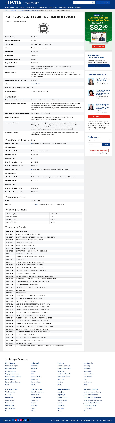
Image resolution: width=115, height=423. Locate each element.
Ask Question (99, 66)
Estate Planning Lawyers (13, 377)
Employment (61, 371)
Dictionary (87, 366)
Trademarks (13, 10)
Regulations (9, 397)
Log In (99, 2)
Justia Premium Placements (92, 397)
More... (7, 385)
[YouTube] (16, 420)
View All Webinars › (99, 117)
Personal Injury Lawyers (13, 382)
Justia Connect (55, 420)
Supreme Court (10, 400)
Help (77, 420)
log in (36, 204)
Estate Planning (36, 377)
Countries (61, 408)
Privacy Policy (95, 420)
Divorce (33, 371)
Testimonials (88, 408)
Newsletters (62, 7)
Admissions (87, 368)
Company (72, 420)
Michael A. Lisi (35, 84)
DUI (32, 374)
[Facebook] (18, 420)
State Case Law (36, 397)
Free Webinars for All (97, 74)
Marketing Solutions (74, 7)
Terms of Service (85, 420)
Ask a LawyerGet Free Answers (96, 56)
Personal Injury (36, 382)
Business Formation (64, 366)
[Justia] (13, 2)
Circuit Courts (9, 403)
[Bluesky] (25, 420)
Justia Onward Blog (90, 405)
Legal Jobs (61, 392)
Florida (33, 403)
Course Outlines (89, 374)
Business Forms (63, 397)
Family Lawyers (10, 379)
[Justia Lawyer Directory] (30, 420)
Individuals (35, 363)
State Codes (35, 395)
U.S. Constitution (10, 392)
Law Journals (88, 377)
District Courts (9, 405)
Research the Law (31, 7)
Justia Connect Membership (92, 392)
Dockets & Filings (10, 408)
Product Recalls (62, 400)
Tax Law (60, 382)
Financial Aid (87, 371)
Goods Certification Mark (32, 10)
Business (61, 363)
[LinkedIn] (13, 420)
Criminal (34, 368)
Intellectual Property (64, 374)
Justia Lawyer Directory (91, 395)
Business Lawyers (11, 368)
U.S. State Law (36, 389)
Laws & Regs (53, 7)
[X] (28, 420)
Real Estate (61, 379)
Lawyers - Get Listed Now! (98, 150)
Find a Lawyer (9, 7)
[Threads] (23, 420)
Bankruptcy (35, 366)
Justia (6, 10)
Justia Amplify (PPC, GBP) (91, 403)
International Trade (64, 377)
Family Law (34, 379)
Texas (33, 408)
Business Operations (64, 368)
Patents (60, 403)
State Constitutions (37, 392)
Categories (21, 10)
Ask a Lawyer (20, 7)
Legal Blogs (61, 395)
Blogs (85, 379)
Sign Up (106, 2)
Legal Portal (64, 420)
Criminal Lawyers (10, 371)
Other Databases (64, 389)
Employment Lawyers (12, 374)
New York (34, 405)
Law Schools (43, 7)
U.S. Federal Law (11, 389)
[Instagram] (21, 420)
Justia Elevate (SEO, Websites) (93, 400)
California (34, 400)
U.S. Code (8, 395)
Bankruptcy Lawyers (11, 366)
